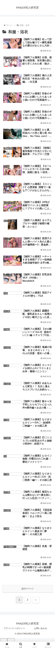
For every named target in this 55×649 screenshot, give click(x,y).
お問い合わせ (40, 628)
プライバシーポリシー (14, 628)
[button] (49, 471)
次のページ (27, 588)
